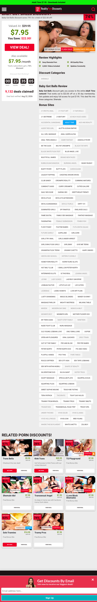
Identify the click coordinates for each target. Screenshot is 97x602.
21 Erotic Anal (47, 111)
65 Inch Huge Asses (78, 117)
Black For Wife (81, 146)
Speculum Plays (66, 378)
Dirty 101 (81, 204)
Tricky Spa (84, 407)
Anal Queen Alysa (68, 134)
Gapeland (62, 233)
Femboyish (81, 221)
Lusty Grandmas (48, 297)
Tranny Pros (68, 401)
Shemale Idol (9, 496)
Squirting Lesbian (66, 384)
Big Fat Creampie (63, 146)
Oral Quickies (68, 337)
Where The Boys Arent (50, 424)
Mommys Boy (46, 314)
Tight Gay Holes (77, 395)
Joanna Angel (81, 273)
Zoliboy (84, 424)
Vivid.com (64, 419)
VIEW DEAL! (19, 47)
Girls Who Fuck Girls (50, 244)
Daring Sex (62, 192)
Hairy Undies (87, 250)
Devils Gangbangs (49, 204)
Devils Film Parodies (64, 198)
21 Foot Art (63, 111)
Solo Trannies (9, 533)
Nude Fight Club (48, 326)
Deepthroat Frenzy (80, 192)
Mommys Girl (62, 314)
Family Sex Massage (65, 215)
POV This (62, 355)
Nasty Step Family (65, 320)
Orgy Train (84, 337)
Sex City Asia (64, 361)
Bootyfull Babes (48, 157)
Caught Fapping (48, 175)
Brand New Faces (68, 157)
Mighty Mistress (67, 302)
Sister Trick (80, 372)
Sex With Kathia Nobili (50, 366)
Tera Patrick (46, 395)
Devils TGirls (67, 204)
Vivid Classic (77, 413)
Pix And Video (81, 349)
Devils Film (46, 198)
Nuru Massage (66, 326)
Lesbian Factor (47, 285)
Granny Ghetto (71, 250)
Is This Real (65, 273)
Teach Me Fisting (71, 390)
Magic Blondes (66, 297)
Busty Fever (46, 169)
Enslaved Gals (81, 210)
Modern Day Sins (59, 308)
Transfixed (46, 407)
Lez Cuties (79, 285)
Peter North (46, 349)
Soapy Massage (47, 378)
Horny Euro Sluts (70, 262)
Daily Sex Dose (47, 192)
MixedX (44, 308)
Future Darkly (47, 233)
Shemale (45, 79)
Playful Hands (47, 355)
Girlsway (68, 244)
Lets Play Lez (64, 285)
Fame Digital (46, 215)
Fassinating (46, 221)
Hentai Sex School (49, 256)
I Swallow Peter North (68, 268)
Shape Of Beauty (72, 366)
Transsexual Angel (43, 496)
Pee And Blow (66, 343)
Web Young (77, 419)
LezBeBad (45, 291)
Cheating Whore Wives (69, 175)
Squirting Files (47, 384)
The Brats (61, 395)
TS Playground (73, 459)
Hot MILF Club (47, 268)
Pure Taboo (75, 355)
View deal (24, 470)
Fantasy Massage (85, 215)
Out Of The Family (48, 343)
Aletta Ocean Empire (68, 128)
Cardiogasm (75, 169)
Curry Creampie (65, 186)
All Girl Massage (48, 134)
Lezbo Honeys (60, 291)
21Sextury (60, 117)
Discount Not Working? (19, 74)
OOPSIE (87, 331)
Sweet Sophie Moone (50, 390)
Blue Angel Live (72, 151)
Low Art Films (76, 291)
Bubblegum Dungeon (50, 163)
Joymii (44, 279)
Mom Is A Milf (76, 308)
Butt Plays (60, 169)
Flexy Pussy (46, 227)
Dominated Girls (48, 210)
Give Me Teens (82, 244)
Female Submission (64, 221)
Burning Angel (70, 163)
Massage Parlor (48, 302)
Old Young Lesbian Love (51, 331)
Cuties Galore (83, 186)
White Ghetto (71, 424)
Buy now (9, 470)
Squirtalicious (83, 378)
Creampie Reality (63, 180)
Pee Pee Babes (83, 343)
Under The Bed (47, 413)
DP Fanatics (65, 210)
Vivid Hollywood (48, 419)
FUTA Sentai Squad (80, 227)
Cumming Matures (83, 180)
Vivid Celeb (63, 413)
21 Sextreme (46, 117)
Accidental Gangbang (50, 122)
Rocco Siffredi (47, 361)
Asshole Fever (84, 140)
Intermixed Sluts (48, 273)
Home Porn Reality (49, 262)
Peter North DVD (64, 349)
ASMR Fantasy (67, 140)
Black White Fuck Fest (50, 151)
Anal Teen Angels (48, 140)
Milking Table (85, 302)
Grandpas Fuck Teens (50, 250)
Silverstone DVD (48, 372)
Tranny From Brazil (49, 401)
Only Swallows (73, 331)
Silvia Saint (65, 372)
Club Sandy (46, 180)
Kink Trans (40, 459)
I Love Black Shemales (72, 497)
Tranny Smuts (85, 401)
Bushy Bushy (87, 163)
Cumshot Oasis (47, 186)
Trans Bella (8, 459)
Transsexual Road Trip (65, 407)
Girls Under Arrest (66, 239)
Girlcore (75, 233)
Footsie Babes (62, 227)
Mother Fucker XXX (81, 314)
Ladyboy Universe (73, 279)
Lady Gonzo (56, 279)
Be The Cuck (46, 146)
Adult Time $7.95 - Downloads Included (48, 2)
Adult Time (69, 122)
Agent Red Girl (47, 128)
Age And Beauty (85, 122)
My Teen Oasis (47, 320)
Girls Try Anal (47, 239)
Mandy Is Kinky (84, 297)
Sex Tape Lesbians (81, 361)
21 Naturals (78, 111)
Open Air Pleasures (49, 337)
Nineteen (81, 320)
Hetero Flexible (69, 256)
